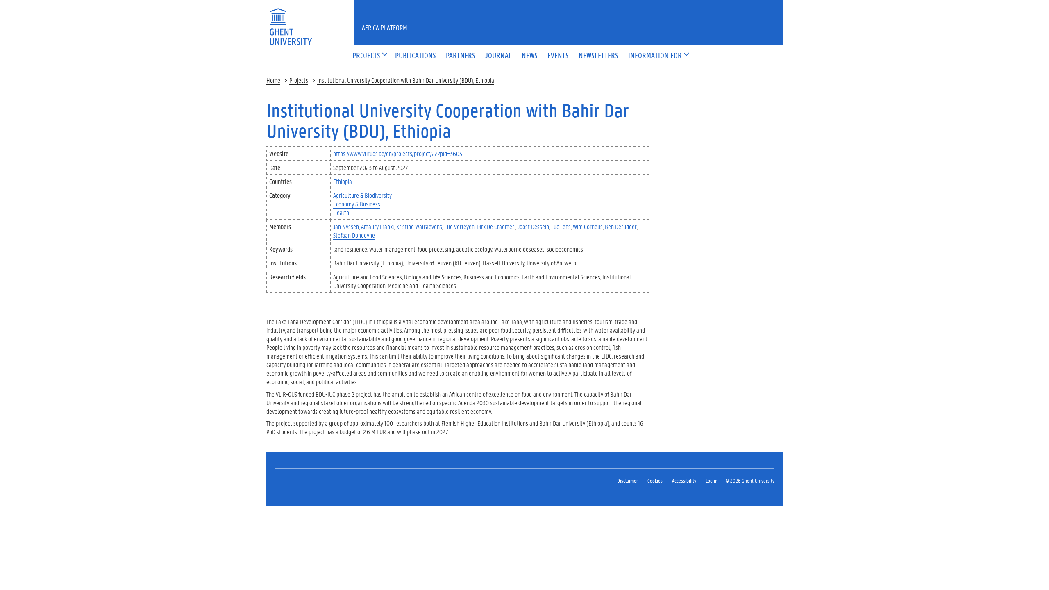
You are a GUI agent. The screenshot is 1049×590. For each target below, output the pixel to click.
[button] (366, 56)
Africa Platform (384, 27)
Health (341, 212)
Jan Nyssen (346, 226)
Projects (298, 80)
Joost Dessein (533, 226)
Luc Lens (561, 226)
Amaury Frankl (377, 226)
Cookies (655, 480)
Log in (711, 480)
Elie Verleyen (459, 226)
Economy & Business (356, 204)
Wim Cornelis (588, 226)
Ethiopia (342, 181)
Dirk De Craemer (496, 226)
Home (273, 80)
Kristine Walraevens (419, 226)
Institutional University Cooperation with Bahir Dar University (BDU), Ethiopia (405, 80)
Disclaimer (627, 480)
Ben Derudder (621, 226)
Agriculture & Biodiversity (362, 195)
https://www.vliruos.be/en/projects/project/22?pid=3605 (397, 153)
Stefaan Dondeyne (354, 235)
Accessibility (684, 480)
